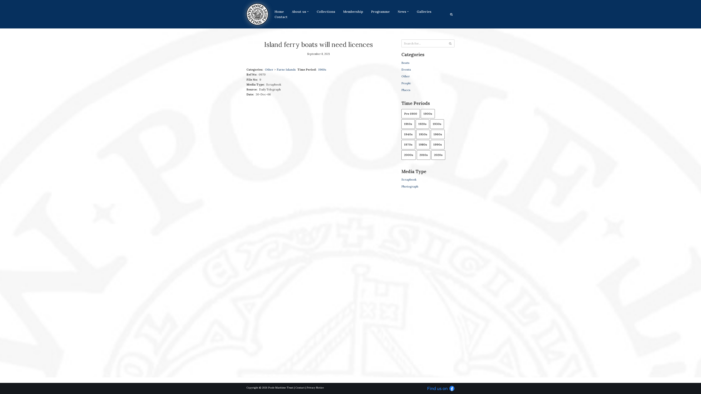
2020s (438, 155)
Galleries (424, 11)
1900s (428, 113)
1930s (437, 124)
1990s (437, 144)
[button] (308, 11)
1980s (423, 144)
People (406, 83)
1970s (408, 144)
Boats (405, 63)
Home (279, 11)
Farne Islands (286, 69)
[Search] (451, 14)
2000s (408, 155)
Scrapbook (408, 179)
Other (269, 69)
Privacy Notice (315, 387)
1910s (408, 124)
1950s (423, 134)
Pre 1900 (410, 113)
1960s (322, 69)
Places (405, 90)
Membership (353, 11)
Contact (281, 17)
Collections (326, 11)
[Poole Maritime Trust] (257, 14)
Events (406, 69)
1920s (422, 124)
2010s (424, 155)
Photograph (409, 186)
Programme (380, 11)
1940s (408, 134)
